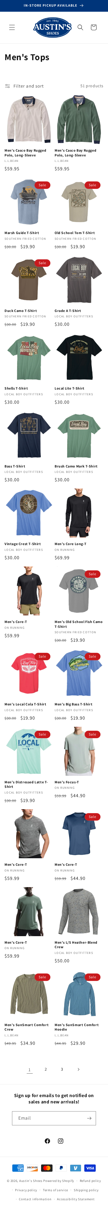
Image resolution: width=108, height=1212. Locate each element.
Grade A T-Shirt (68, 310)
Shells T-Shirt (16, 388)
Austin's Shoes (31, 1181)
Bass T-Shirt (14, 466)
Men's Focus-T (67, 782)
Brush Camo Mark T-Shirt (76, 466)
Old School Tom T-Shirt (75, 232)
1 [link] (29, 1069)
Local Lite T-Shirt (70, 388)
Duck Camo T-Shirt (20, 310)
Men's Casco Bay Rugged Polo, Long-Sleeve (25, 152)
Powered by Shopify (58, 1181)
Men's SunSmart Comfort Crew (26, 1027)
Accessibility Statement (75, 1199)
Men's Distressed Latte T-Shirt (26, 784)
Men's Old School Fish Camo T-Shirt (79, 624)
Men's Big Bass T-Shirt (73, 704)
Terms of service (55, 1190)
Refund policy (90, 1181)
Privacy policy (26, 1190)
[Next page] (78, 1069)
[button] (12, 27)
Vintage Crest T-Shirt (22, 543)
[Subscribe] (89, 1118)
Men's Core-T (15, 621)
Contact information (35, 1199)
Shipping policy (86, 1190)
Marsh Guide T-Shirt (21, 232)
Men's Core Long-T (70, 543)
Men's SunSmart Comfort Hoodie (77, 1027)
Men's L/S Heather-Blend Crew (76, 944)
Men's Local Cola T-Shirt (25, 704)
